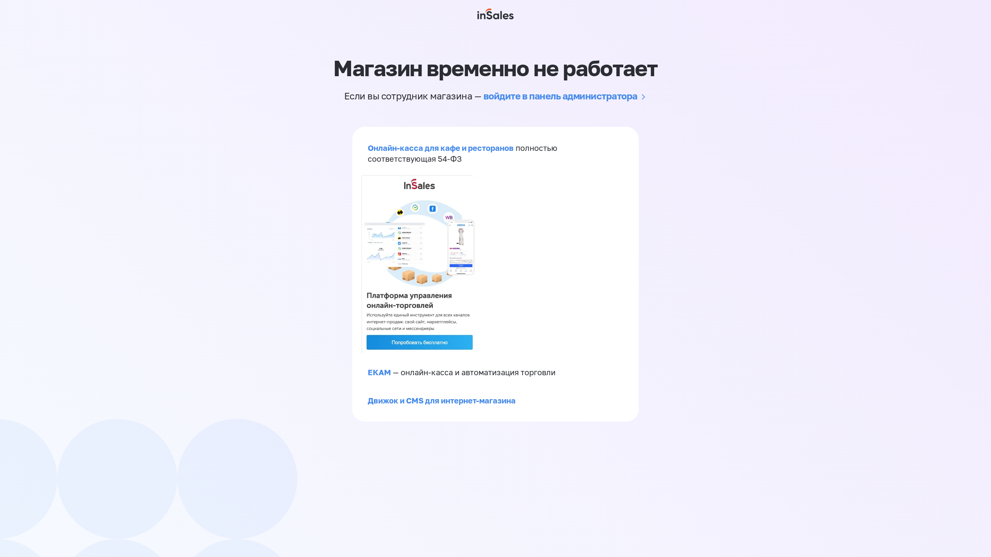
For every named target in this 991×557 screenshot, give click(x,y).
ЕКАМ (379, 372)
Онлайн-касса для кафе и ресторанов (441, 147)
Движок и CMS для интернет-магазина (442, 400)
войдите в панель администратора (560, 95)
